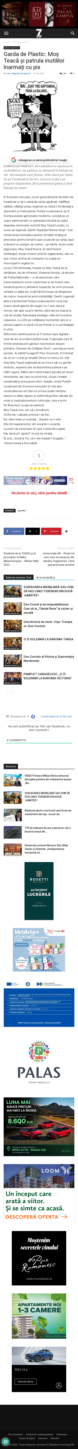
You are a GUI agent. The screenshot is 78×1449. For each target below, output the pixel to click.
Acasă (7, 42)
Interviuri (42, 1438)
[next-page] (11, 691)
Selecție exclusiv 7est (18, 577)
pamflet (21, 510)
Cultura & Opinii (27, 1438)
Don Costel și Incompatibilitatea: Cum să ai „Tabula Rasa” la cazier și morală (48, 609)
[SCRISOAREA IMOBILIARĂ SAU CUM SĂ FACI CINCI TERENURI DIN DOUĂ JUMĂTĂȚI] (13, 591)
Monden (55, 1438)
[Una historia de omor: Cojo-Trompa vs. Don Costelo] (13, 626)
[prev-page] (6, 691)
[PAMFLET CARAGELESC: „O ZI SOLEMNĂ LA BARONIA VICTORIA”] (13, 678)
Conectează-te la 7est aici (56, 716)
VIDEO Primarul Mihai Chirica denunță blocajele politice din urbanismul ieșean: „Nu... (48, 779)
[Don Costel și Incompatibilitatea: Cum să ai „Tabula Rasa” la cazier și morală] (13, 608)
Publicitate (62, 1434)
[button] (6, 33)
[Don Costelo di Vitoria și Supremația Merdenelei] (13, 661)
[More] (66, 531)
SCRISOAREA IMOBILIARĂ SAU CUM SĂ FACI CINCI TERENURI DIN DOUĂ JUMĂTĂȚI (48, 591)
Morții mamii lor (21, 42)
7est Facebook (15, 1434)
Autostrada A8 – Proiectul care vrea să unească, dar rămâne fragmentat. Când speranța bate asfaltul (58, 559)
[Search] (73, 33)
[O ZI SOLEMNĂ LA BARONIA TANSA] (13, 643)
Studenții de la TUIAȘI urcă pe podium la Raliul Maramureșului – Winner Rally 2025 (21, 559)
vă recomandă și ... (46, 577)
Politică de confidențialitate (39, 1434)
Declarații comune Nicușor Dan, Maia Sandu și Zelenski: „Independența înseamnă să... (46, 849)
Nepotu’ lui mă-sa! (21, 73)
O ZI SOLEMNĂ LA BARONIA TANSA (48, 639)
